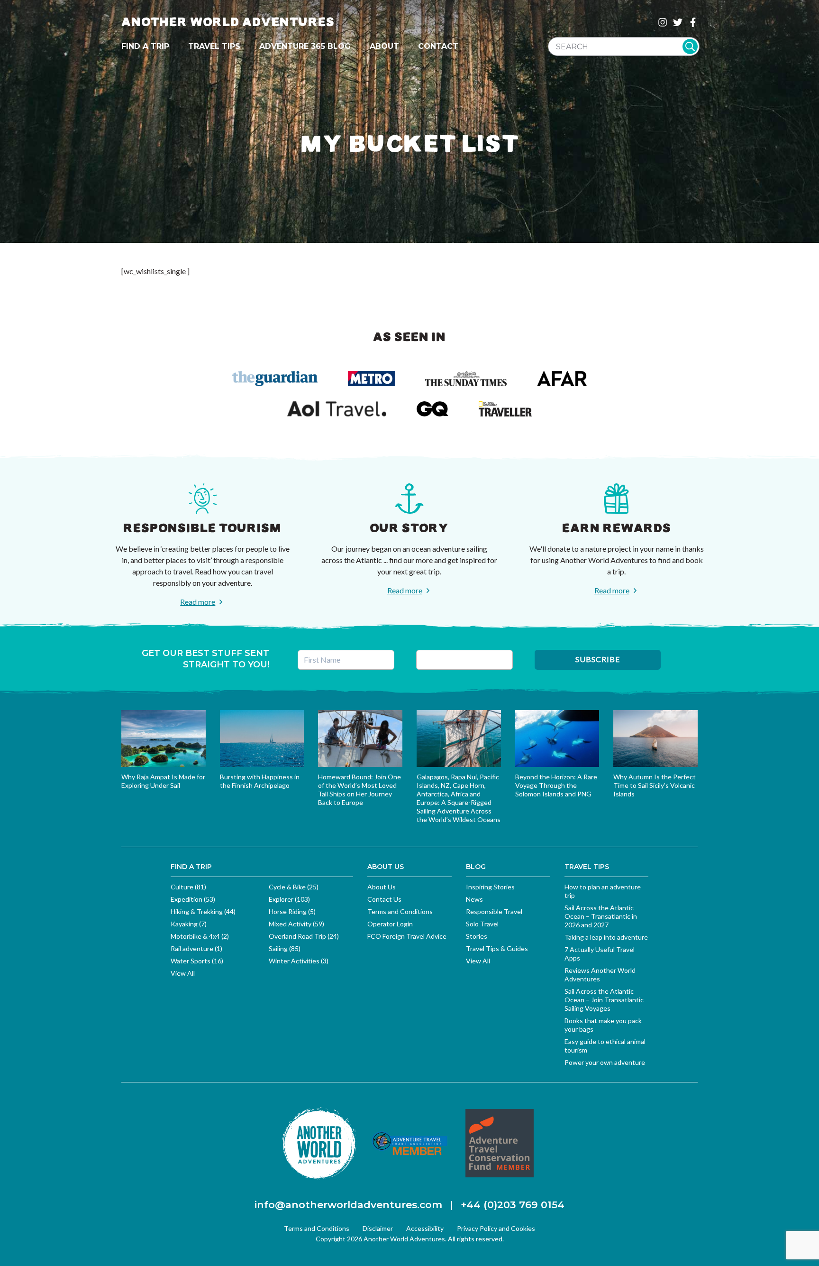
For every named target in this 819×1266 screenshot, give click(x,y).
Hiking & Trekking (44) (203, 911)
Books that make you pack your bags (603, 1024)
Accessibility (425, 1228)
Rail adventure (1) (196, 948)
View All (183, 973)
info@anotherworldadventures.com (348, 1205)
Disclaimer (378, 1228)
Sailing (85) (284, 948)
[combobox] (624, 46)
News (474, 899)
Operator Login (390, 924)
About (384, 46)
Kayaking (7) (189, 924)
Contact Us (384, 899)
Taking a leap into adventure (606, 937)
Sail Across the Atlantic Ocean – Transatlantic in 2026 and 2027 (600, 916)
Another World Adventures (228, 22)
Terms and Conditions (400, 911)
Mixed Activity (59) (296, 924)
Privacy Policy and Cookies (496, 1228)
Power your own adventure (604, 1062)
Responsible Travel (494, 911)
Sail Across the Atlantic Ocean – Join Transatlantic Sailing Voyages (604, 999)
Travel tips (214, 46)
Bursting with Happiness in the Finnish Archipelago (260, 781)
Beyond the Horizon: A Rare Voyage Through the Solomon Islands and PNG (556, 785)
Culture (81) (188, 887)
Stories (476, 936)
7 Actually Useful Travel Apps (599, 953)
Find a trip (145, 46)
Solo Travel (482, 924)
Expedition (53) (193, 899)
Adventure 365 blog (305, 46)
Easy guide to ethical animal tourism (605, 1045)
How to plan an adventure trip (602, 891)
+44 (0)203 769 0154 (512, 1205)
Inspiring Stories (490, 887)
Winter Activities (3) (298, 961)
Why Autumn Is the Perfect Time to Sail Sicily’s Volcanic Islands (654, 785)
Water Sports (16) (197, 961)
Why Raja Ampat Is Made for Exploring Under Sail (163, 781)
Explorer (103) (289, 899)
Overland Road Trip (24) (304, 936)
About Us (381, 887)
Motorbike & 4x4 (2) (200, 936)
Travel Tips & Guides (497, 948)
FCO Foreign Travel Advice (406, 936)
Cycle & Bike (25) (293, 887)
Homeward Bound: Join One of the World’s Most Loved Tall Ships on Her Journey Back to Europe (359, 789)
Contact (438, 46)
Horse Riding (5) (292, 911)
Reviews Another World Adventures (600, 974)
